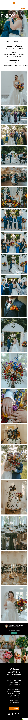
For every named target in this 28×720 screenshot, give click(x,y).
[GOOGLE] (15, 714)
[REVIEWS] (18, 714)
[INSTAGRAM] (9, 714)
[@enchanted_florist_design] (6, 626)
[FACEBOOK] (12, 714)
